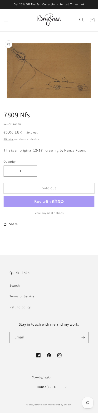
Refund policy (20, 307)
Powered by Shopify (61, 404)
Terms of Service (22, 296)
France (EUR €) (47, 387)
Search (15, 285)
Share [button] (13, 224)
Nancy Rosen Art (42, 404)
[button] (6, 20)
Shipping (9, 139)
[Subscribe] (83, 337)
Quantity (9, 162)
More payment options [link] (49, 213)
